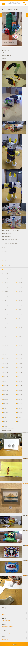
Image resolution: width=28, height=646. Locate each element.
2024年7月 (5, 287)
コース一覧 (6, 256)
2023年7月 (5, 309)
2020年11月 (5, 381)
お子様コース (12, 42)
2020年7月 (5, 390)
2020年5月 (5, 394)
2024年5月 (5, 291)
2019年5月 (5, 421)
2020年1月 (5, 403)
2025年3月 (5, 278)
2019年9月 (5, 412)
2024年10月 (5, 282)
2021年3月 (5, 372)
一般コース (6, 260)
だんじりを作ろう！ (6, 633)
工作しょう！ (5, 639)
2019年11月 (5, 408)
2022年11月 (5, 327)
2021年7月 (5, 363)
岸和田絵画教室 (14, 3)
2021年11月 (5, 354)
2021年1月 (5, 376)
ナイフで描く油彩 (6, 620)
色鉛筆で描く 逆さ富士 (7, 626)
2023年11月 (5, 300)
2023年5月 (5, 314)
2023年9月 (5, 305)
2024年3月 (5, 296)
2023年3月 (5, 318)
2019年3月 (5, 426)
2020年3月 (5, 399)
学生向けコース (7, 265)
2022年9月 (5, 332)
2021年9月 (5, 358)
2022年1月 (5, 350)
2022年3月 (5, 345)
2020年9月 (5, 385)
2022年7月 (5, 336)
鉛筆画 (3, 614)
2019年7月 (5, 417)
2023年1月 (5, 323)
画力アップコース (7, 269)
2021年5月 (5, 367)
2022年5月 (5, 341)
